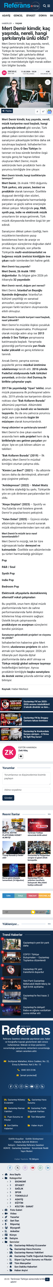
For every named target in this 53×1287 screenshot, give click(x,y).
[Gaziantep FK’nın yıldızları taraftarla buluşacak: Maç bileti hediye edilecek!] (39, 870)
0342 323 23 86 (28, 1070)
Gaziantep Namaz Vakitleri (14, 1110)
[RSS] (42, 1086)
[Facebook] (10, 1086)
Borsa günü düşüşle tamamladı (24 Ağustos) (13, 879)
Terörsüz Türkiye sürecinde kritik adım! (37, 834)
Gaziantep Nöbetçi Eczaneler (14, 1101)
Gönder (8, 797)
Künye (13, 1234)
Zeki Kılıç (23, 750)
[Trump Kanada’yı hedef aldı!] (13, 847)
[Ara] (44, 5)
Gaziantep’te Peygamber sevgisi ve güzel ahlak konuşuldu (39, 857)
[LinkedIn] (26, 1086)
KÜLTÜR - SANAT (23, 1206)
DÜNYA (43, 15)
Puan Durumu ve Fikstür (13, 1118)
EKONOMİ (20, 1181)
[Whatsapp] (37, 1086)
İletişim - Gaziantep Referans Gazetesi (26, 1145)
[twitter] (17, 1167)
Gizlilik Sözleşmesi (34, 1139)
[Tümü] (49, 814)
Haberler (7, 23)
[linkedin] (47, 1167)
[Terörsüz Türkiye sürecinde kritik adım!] (39, 824)
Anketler (14, 1231)
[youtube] (32, 1167)
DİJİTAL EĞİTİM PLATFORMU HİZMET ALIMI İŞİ (12, 835)
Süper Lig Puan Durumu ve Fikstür (33, 1259)
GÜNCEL (18, 15)
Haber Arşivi (37, 1125)
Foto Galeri (16, 1210)
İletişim (14, 1238)
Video (13, 1213)
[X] (16, 1086)
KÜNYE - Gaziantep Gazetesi (17, 1148)
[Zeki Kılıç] (9, 752)
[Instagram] (21, 1086)
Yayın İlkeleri (27, 1151)
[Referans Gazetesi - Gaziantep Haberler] (21, 6)
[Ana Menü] (48, 5)
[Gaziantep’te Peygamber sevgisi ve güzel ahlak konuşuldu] (39, 847)
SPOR (17, 1192)
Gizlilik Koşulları (16, 1139)
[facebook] (9, 1167)
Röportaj (15, 1224)
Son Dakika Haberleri (11, 1127)
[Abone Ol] (49, 111)
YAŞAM (18, 23)
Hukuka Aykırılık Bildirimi (26, 1142)
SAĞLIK (18, 1188)
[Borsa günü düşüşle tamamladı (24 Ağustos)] (13, 870)
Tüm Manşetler (38, 1117)
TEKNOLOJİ (21, 1195)
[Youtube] (31, 1086)
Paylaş (9, 111)
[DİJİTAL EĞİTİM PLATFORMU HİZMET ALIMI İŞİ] (13, 824)
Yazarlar (14, 1217)
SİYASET (30, 15)
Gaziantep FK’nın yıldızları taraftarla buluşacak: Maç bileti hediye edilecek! (37, 881)
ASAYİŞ (6, 15)
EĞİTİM (18, 1202)
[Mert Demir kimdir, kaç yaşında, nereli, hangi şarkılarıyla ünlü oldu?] (26, 92)
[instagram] (25, 1167)
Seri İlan (14, 1220)
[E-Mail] (20, 756)
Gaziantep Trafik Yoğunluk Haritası (37, 1110)
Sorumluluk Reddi (40, 1148)
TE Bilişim (34, 1159)
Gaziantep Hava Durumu (37, 1101)
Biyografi (15, 1227)
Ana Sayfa (15, 1174)
